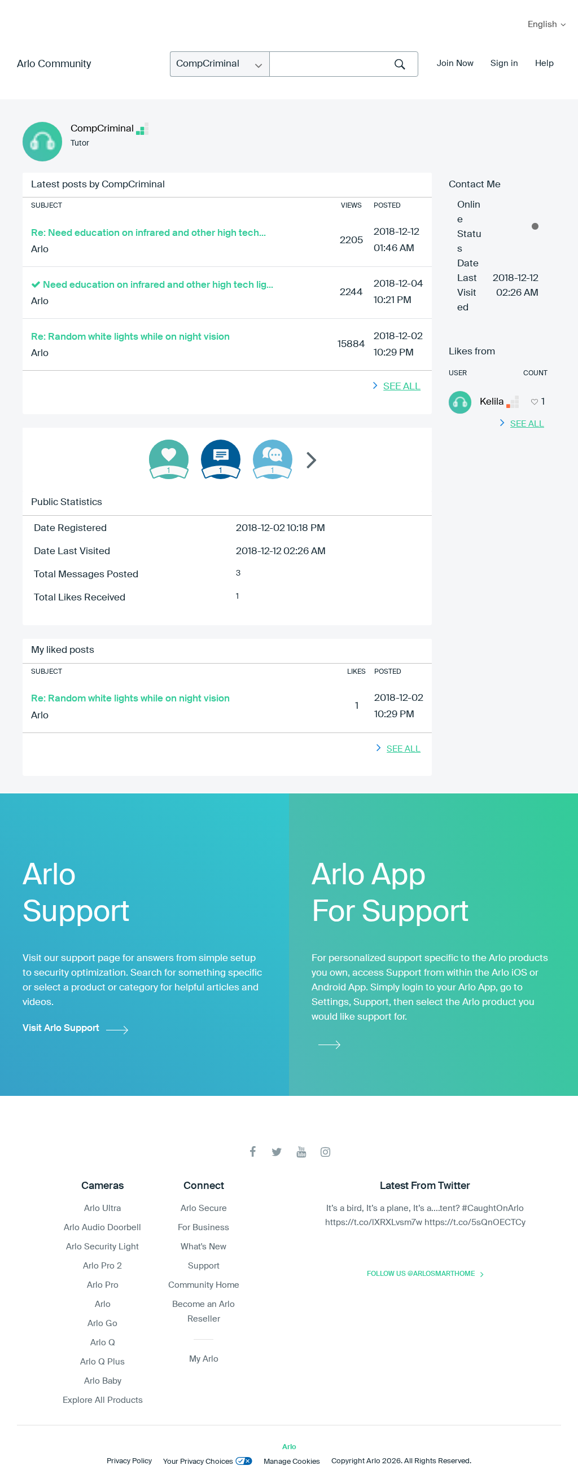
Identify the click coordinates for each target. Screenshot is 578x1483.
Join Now (455, 63)
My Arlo (16, 7)
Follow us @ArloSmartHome (421, 1274)
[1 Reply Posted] (272, 459)
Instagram (325, 1152)
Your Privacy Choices (198, 1462)
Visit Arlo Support (61, 1028)
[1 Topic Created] (220, 459)
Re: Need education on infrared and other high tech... (148, 233)
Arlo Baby (102, 1381)
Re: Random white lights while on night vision (130, 337)
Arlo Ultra (102, 1208)
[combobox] (343, 64)
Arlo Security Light (102, 1247)
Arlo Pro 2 (102, 1266)
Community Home (203, 1285)
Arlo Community (54, 64)
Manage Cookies (292, 1462)
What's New (203, 1247)
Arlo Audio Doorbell (102, 1227)
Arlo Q (102, 1343)
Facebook (253, 1152)
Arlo (40, 250)
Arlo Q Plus (102, 1362)
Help (544, 63)
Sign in (504, 63)
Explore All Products (103, 1400)
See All (402, 387)
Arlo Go (102, 1323)
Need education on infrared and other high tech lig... (158, 285)
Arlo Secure (204, 1208)
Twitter (277, 1152)
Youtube (301, 1152)
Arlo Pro (103, 1285)
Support (204, 1266)
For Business (203, 1227)
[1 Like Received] (168, 459)
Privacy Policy (129, 1461)
